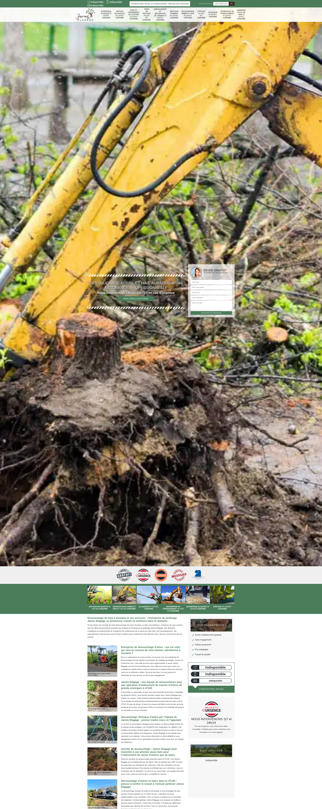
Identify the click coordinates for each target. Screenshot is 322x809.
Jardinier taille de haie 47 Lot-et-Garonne (241, 14)
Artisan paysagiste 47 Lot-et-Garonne (119, 14)
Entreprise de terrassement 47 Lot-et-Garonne (227, 14)
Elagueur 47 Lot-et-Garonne (212, 14)
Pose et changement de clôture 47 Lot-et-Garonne (133, 14)
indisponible (97, 2)
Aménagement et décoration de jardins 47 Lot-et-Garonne (160, 14)
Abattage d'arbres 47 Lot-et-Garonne (174, 14)
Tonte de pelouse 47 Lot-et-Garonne (147, 14)
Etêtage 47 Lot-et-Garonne (201, 14)
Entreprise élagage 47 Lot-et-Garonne (106, 14)
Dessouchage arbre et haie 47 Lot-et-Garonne (188, 14)
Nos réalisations (135, 298)
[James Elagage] (85, 14)
